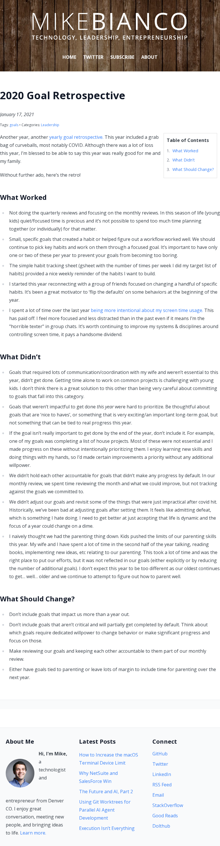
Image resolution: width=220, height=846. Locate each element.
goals (13, 124)
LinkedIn (161, 774)
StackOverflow (167, 805)
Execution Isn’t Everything (107, 828)
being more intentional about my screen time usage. (147, 310)
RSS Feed (162, 784)
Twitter (93, 57)
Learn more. (33, 833)
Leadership (50, 124)
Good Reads (165, 815)
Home (69, 57)
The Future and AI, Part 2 (106, 791)
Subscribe (122, 57)
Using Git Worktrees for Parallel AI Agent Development (105, 810)
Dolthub (161, 826)
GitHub (160, 754)
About (149, 57)
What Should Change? (193, 169)
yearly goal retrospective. (76, 137)
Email (158, 795)
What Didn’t (183, 160)
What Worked (185, 150)
